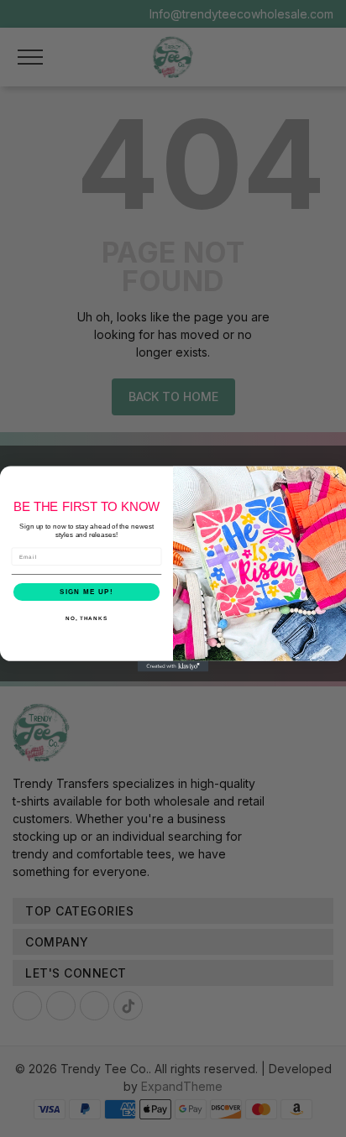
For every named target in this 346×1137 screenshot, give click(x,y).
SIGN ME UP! (86, 591)
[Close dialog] (336, 475)
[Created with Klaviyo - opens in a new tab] (173, 665)
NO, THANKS (86, 618)
